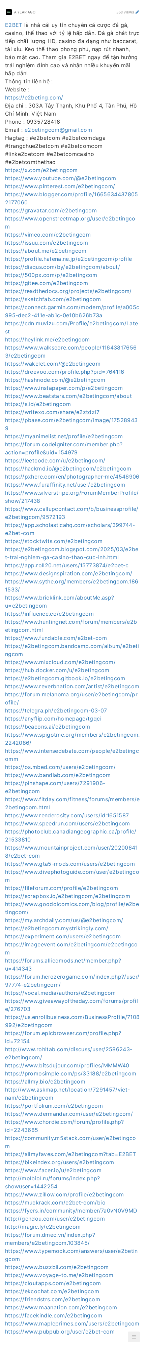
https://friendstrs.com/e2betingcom (52, 1299)
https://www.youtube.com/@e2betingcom (60, 178)
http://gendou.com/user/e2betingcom (55, 1218)
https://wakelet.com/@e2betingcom (52, 363)
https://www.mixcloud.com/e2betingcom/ (60, 662)
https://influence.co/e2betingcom (49, 613)
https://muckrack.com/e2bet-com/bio (55, 1202)
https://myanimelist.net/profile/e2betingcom (64, 436)
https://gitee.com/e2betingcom (46, 283)
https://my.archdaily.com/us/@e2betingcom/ (64, 920)
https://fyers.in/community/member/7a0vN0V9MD (71, 1210)
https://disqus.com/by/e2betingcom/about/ (62, 266)
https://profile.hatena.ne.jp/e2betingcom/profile (68, 258)
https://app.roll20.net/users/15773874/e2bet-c (67, 565)
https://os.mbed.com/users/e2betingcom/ (60, 767)
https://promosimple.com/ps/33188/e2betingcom (70, 1073)
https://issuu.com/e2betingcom (46, 242)
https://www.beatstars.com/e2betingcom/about (68, 396)
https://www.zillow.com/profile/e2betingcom (64, 1194)
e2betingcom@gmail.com (58, 129)
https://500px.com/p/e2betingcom (51, 275)
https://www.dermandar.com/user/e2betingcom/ (69, 1113)
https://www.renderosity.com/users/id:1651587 (67, 815)
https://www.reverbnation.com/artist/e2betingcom (72, 686)
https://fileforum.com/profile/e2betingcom (61, 888)
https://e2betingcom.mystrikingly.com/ (56, 928)
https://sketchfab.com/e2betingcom (53, 299)
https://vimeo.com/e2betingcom (48, 234)
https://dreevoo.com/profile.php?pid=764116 (64, 371)
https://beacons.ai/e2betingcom (47, 726)
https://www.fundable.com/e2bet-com (56, 638)
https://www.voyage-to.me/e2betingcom (59, 1275)
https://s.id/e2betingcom (38, 404)
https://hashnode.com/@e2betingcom (55, 379)
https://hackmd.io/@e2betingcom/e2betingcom (68, 468)
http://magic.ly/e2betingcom (43, 1226)
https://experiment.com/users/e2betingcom (63, 936)
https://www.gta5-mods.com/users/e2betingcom (70, 863)
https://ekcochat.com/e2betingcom (52, 1291)
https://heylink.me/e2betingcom (47, 339)
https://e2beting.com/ (34, 97)
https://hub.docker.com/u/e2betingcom (57, 670)
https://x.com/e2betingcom (41, 170)
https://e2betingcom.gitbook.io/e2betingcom (65, 678)
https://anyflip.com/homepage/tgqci (53, 718)
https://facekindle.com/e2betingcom (53, 1315)
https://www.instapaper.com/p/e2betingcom (64, 387)
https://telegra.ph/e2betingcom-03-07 (56, 710)
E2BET (14, 25)
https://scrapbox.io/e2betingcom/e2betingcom (67, 896)
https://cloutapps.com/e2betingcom (53, 1283)
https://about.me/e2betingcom (46, 250)
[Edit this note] (137, 11)
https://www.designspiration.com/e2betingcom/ (68, 573)
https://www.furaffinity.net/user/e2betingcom (65, 484)
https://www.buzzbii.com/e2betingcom (57, 1267)
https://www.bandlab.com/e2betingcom (58, 775)
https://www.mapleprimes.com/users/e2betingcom (72, 1323)
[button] (134, 1337)
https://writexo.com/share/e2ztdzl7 (52, 412)
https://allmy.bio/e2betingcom (45, 1081)
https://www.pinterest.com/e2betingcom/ (60, 186)
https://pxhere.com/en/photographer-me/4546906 (72, 476)
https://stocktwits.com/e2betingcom (54, 541)
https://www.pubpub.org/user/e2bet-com (60, 1331)
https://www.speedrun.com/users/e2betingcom (67, 823)
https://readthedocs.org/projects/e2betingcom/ (68, 291)
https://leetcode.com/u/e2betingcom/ (55, 460)
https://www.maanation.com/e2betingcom (61, 1307)
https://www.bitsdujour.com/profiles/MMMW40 (67, 1065)
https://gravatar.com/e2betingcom (51, 210)
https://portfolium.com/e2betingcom (54, 1105)
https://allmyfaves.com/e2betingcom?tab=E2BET (70, 1154)
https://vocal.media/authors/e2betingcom (60, 992)
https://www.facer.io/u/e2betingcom (53, 1170)
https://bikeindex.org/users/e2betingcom (59, 1162)
